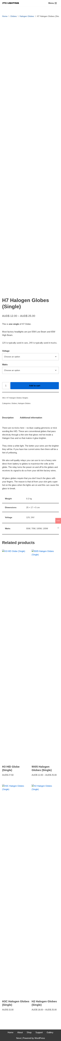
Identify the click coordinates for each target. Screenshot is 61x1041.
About (20, 1032)
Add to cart (34, 385)
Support (39, 1032)
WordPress (39, 1038)
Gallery (50, 1032)
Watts (5, 364)
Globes (13, 16)
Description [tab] (8, 417)
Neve (18, 1038)
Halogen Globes (27, 16)
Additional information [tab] (31, 417)
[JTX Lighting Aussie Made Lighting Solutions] (10, 3)
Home (5, 16)
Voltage (6, 351)
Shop (29, 1032)
